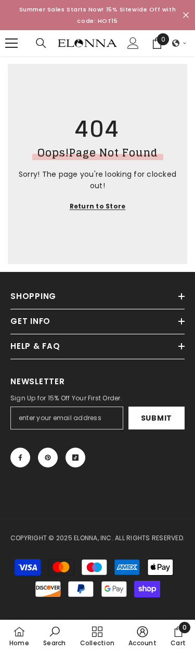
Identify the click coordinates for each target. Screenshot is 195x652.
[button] (179, 43)
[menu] (11, 43)
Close (186, 15)
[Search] (41, 43)
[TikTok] (75, 457)
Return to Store (98, 206)
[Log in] (133, 43)
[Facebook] (20, 457)
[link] (54, 636)
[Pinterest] (48, 457)
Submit (156, 418)
